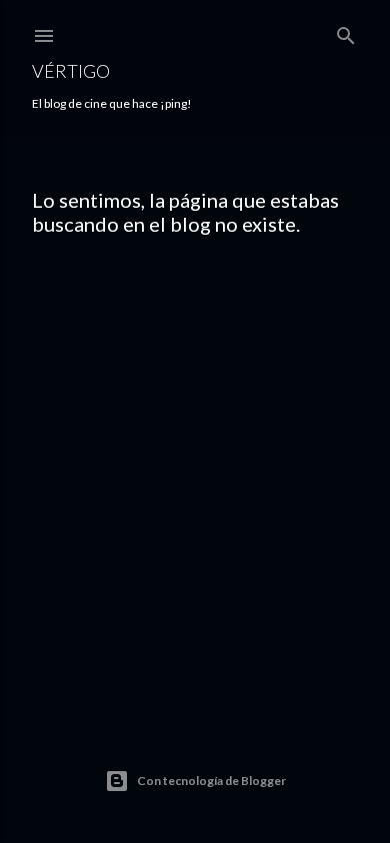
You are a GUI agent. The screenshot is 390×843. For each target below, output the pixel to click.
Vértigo (71, 71)
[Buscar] (346, 31)
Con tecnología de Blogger (211, 780)
